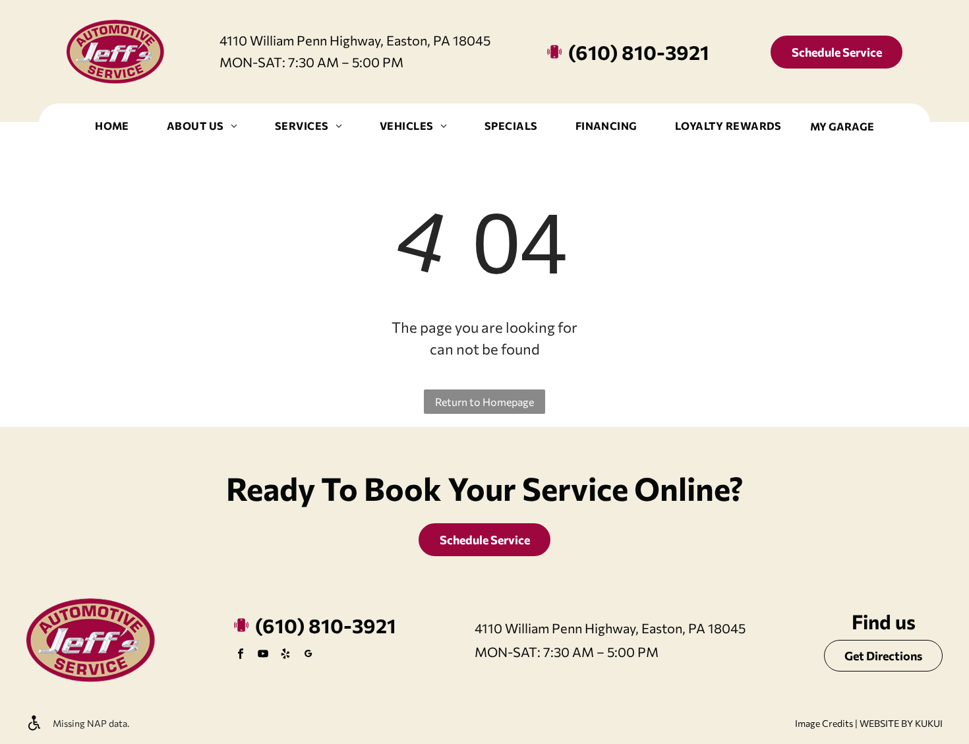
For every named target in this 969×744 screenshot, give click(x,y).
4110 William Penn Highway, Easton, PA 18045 (355, 40)
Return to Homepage (484, 401)
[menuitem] (112, 125)
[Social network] (308, 655)
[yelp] (285, 655)
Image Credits (824, 723)
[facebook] (241, 655)
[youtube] (263, 655)
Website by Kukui (901, 723)
